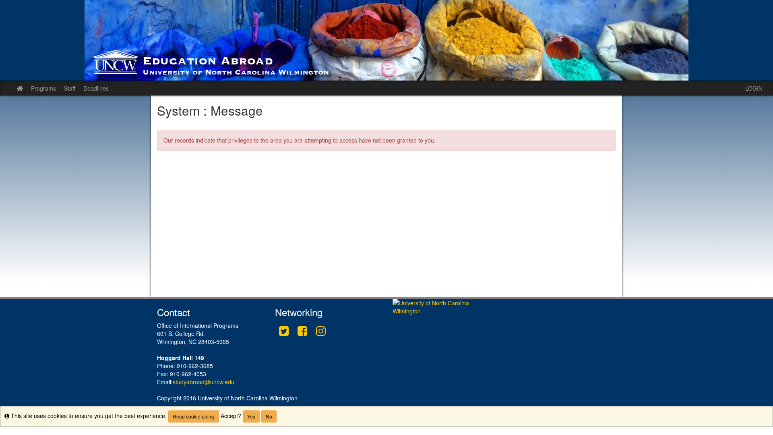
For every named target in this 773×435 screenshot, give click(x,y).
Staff (69, 88)
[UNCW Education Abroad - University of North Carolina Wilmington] (386, 40)
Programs (43, 88)
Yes (251, 416)
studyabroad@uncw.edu (203, 382)
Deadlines (96, 88)
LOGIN (754, 88)
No (269, 416)
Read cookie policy (194, 416)
